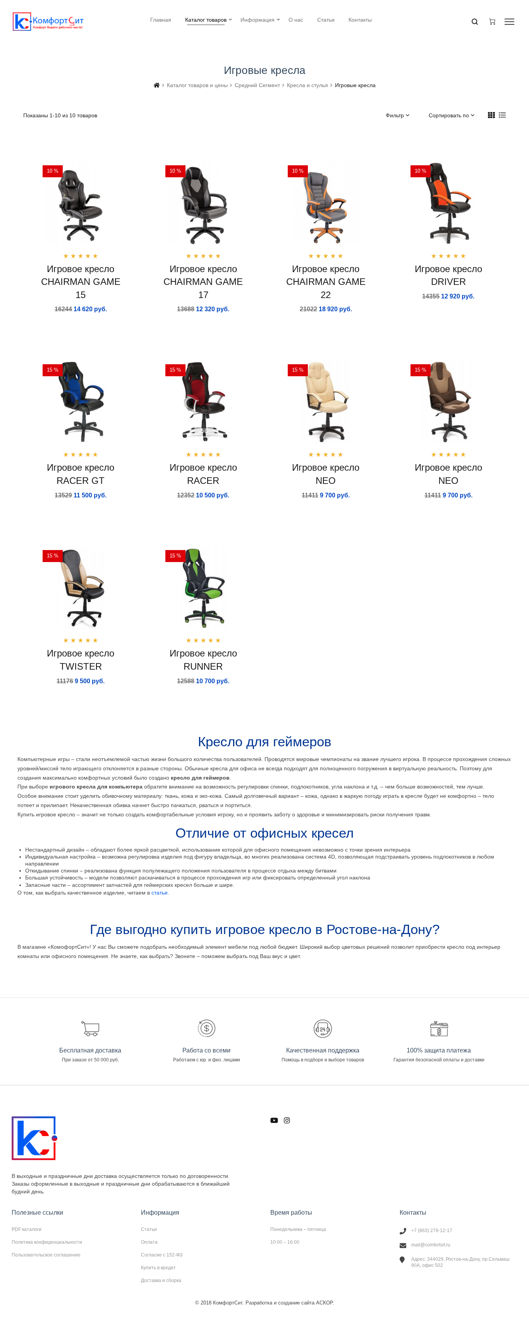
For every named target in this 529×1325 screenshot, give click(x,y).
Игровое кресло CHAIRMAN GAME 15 (80, 282)
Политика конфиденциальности (47, 1242)
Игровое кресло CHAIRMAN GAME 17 (203, 282)
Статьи (149, 1229)
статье (159, 893)
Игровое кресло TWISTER (80, 660)
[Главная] (157, 85)
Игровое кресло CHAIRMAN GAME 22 (326, 282)
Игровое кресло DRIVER (448, 275)
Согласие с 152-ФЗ (161, 1255)
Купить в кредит (158, 1267)
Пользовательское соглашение (46, 1254)
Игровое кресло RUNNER (203, 660)
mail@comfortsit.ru (430, 1245)
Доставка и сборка (161, 1280)
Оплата (149, 1242)
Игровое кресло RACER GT (80, 474)
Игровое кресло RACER (203, 474)
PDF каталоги (26, 1229)
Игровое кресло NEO (325, 474)
